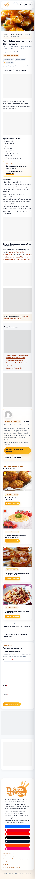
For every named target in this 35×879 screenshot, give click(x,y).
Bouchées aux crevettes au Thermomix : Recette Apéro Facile (17, 574)
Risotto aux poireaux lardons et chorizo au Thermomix (17, 611)
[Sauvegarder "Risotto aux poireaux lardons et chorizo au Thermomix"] (29, 586)
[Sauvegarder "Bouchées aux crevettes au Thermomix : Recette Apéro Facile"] (29, 549)
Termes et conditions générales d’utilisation (16, 859)
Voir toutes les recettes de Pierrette (15, 451)
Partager (9, 70)
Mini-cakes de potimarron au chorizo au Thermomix (17, 498)
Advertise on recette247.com (12, 867)
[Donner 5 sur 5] (13, 66)
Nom (5, 685)
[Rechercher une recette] (21, 4)
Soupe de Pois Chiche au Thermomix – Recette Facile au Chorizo (16, 363)
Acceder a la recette (12, 503)
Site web (8, 457)
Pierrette (26, 421)
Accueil (6, 34)
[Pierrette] (8, 414)
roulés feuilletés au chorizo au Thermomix (17, 259)
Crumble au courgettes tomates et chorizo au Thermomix (15, 536)
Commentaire (8, 660)
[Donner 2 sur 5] (6, 66)
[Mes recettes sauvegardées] (15, 4)
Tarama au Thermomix (14, 368)
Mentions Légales (8, 856)
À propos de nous (8, 853)
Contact (5, 865)
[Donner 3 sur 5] (8, 66)
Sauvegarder (22, 70)
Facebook (17, 457)
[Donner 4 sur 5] (11, 66)
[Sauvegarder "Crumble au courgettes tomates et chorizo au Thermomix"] (29, 511)
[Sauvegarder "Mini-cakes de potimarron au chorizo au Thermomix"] (29, 473)
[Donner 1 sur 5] (4, 66)
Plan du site (6, 862)
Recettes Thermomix (16, 34)
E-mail (5, 694)
